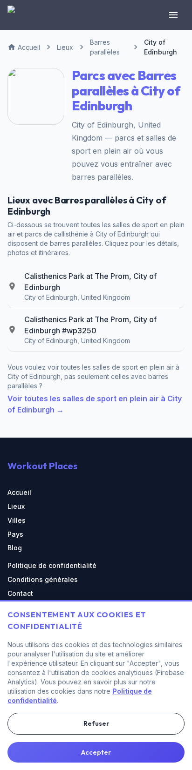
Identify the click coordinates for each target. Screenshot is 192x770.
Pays (15, 534)
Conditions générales (42, 579)
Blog (14, 548)
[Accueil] (16, 15)
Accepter (96, 752)
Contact (20, 593)
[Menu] (173, 15)
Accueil (19, 492)
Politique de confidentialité (51, 565)
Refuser (96, 723)
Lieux (16, 506)
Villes (16, 520)
